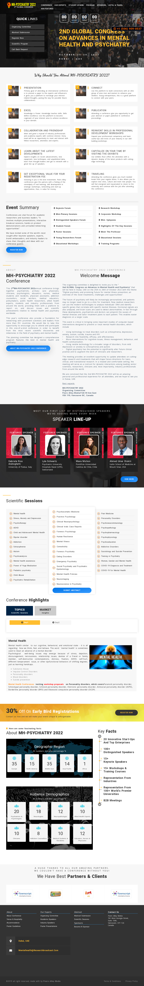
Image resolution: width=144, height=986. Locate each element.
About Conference (14, 916)
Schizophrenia (20, 547)
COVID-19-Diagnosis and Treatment (116, 566)
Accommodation (13, 923)
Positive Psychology (66, 517)
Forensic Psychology (66, 532)
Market (45, 611)
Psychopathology (108, 528)
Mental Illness (63, 541)
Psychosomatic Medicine (68, 512)
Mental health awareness (24, 561)
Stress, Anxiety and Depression (27, 518)
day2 (56, 622)
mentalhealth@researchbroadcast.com (38, 950)
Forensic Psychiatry (66, 551)
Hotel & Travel (116, 5)
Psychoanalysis (20, 556)
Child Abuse (19, 575)
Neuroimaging (63, 579)
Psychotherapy (20, 523)
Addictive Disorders (109, 547)
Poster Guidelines (13, 926)
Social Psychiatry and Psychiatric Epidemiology (72, 567)
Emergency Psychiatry (67, 561)
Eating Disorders (64, 556)
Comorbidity (62, 546)
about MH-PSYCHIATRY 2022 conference (28, 348)
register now (126, 713)
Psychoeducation (108, 542)
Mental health (19, 514)
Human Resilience (65, 537)
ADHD (16, 528)
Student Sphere (76, 5)
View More (129, 479)
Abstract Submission (21, 32)
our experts (60, 5)
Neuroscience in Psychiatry (69, 584)
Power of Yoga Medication (25, 566)
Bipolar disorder (20, 537)
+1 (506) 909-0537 (129, 28)
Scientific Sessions (81, 919)
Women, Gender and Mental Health (116, 561)
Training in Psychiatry (110, 556)
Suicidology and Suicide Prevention (116, 551)
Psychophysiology (109, 537)
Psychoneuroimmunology (112, 523)
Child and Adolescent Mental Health (29, 532)
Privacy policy (131, 981)
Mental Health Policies (67, 574)
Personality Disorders (110, 518)
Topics (19, 611)
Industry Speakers (47, 923)
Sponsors (101, 5)
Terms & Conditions (112, 981)
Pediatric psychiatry (22, 570)
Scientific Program (20, 44)
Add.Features (47, 9)
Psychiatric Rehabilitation (24, 580)
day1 (25, 622)
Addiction (17, 542)
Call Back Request (20, 49)
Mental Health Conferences (21, 684)
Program (90, 5)
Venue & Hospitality (14, 919)
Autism (16, 551)
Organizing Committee (21, 27)
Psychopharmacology (110, 532)
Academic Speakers (48, 919)
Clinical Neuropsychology (68, 522)
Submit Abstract (71, 590)
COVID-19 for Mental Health (113, 570)
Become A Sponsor (82, 927)
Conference (46, 5)
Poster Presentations (48, 926)
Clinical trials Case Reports (69, 527)
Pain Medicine (107, 514)
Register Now (18, 38)
